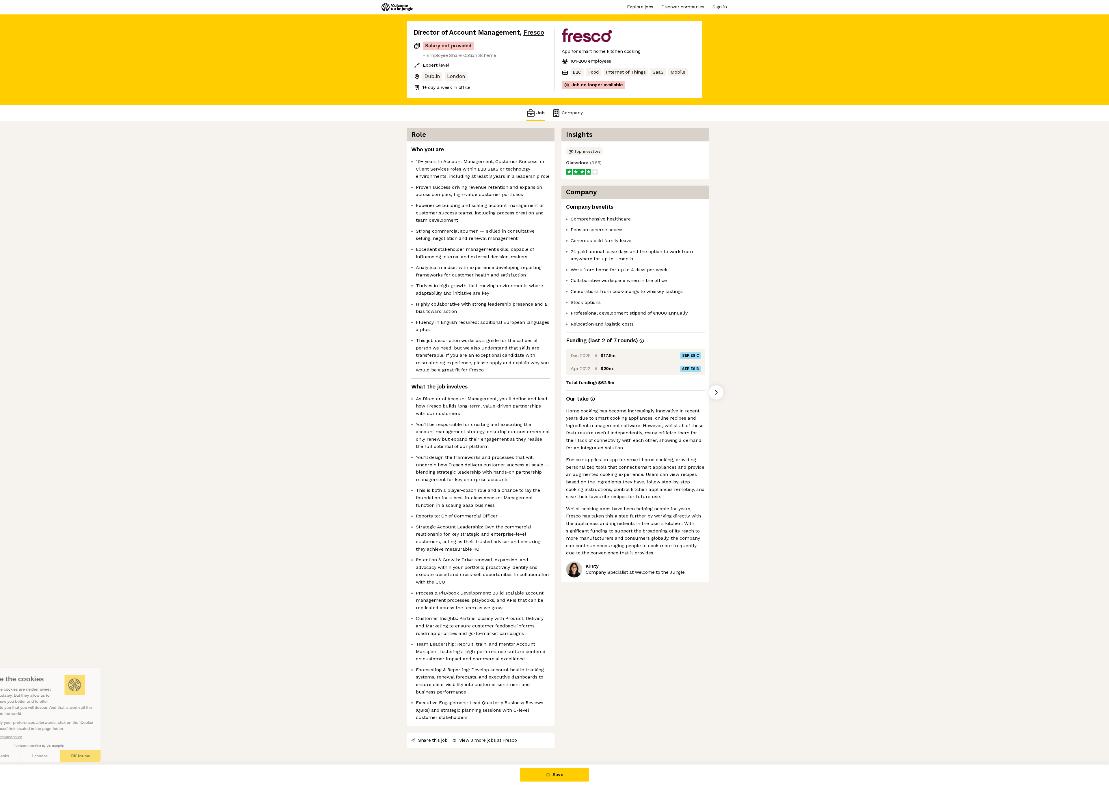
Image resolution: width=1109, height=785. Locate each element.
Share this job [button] (433, 740)
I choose (66, 756)
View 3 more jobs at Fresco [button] (488, 740)
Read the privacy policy (30, 737)
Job (540, 112)
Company (572, 112)
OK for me (107, 756)
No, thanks (26, 756)
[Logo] (397, 7)
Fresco (533, 32)
